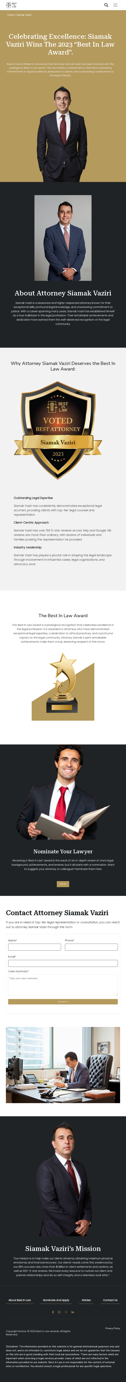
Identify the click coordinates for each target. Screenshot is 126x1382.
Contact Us (110, 1300)
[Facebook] (53, 1312)
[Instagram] (59, 1312)
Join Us (63, 884)
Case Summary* (18, 971)
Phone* (69, 940)
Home (10, 15)
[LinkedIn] (73, 1312)
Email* (12, 957)
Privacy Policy (112, 1328)
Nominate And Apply (56, 1300)
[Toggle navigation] (115, 5)
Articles (86, 1300)
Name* (12, 940)
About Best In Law (20, 1300)
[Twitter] (66, 1312)
